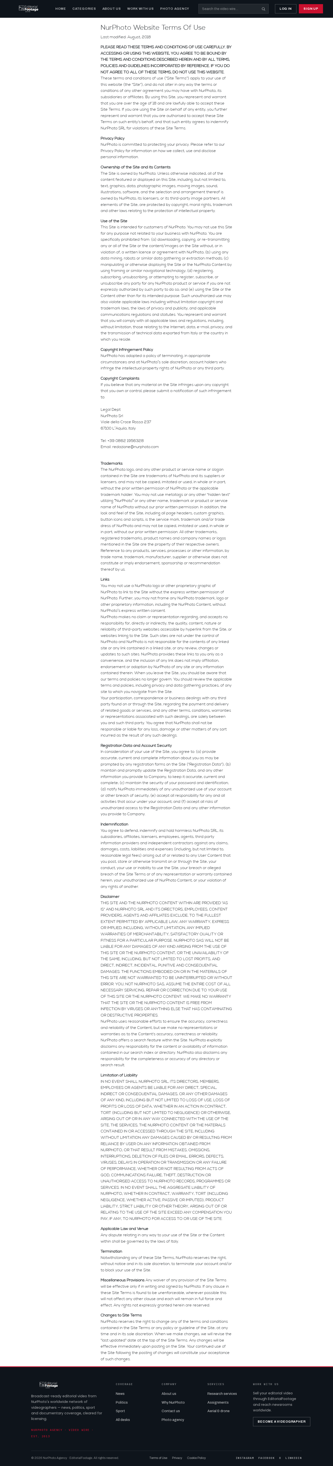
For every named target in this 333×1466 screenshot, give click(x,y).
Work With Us (140, 8)
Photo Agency (174, 8)
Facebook (266, 1458)
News (120, 1394)
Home (60, 8)
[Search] (263, 9)
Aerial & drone (218, 1411)
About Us (111, 8)
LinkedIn (293, 1458)
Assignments (218, 1402)
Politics (122, 1402)
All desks (123, 1420)
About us (169, 1394)
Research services (222, 1394)
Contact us (171, 1411)
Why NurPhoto (173, 1402)
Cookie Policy (196, 1458)
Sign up (311, 8)
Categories (84, 8)
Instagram (245, 1458)
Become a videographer (281, 1421)
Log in (286, 8)
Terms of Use (158, 1458)
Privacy (177, 1458)
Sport (120, 1411)
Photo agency (173, 1420)
